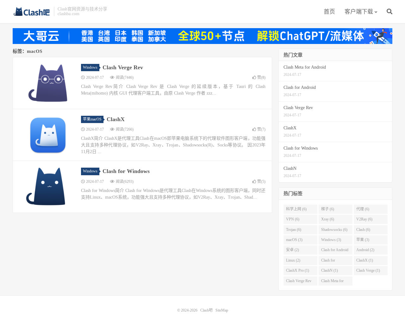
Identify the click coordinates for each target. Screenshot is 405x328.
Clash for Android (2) (334, 251)
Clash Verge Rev (123, 67)
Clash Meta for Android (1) (332, 282)
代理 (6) (362, 209)
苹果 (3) (362, 240)
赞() (261, 77)
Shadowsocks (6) (334, 229)
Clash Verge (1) (368, 270)
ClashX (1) (364, 260)
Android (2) (365, 250)
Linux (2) (293, 260)
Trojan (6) (293, 229)
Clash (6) (363, 229)
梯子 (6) (327, 209)
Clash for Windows (126, 171)
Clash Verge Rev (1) (298, 282)
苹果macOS (92, 119)
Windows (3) (331, 240)
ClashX (116, 119)
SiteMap (221, 310)
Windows (90, 67)
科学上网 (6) (296, 209)
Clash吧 (32, 11)
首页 (329, 12)
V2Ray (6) (364, 219)
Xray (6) (327, 219)
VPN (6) (292, 219)
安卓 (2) (292, 250)
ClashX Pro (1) (297, 270)
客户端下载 (359, 12)
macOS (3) (294, 240)
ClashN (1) (329, 270)
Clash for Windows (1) (331, 261)
